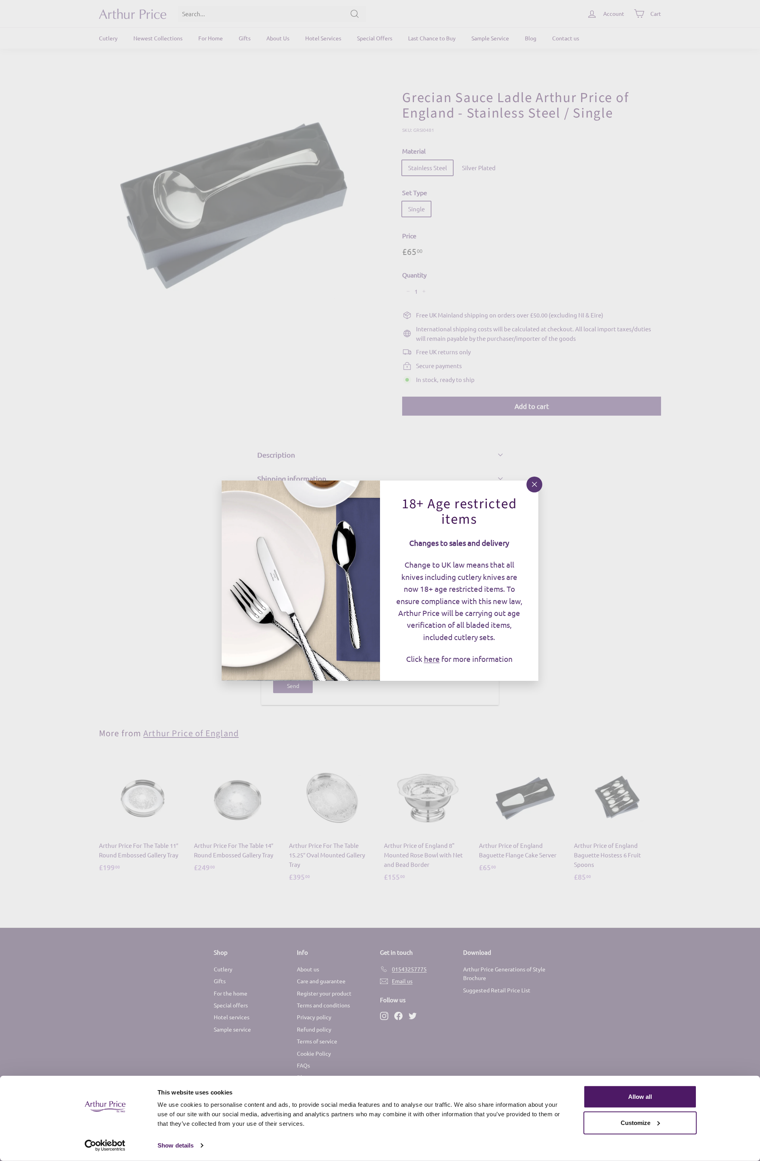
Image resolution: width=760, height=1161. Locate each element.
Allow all (640, 1096)
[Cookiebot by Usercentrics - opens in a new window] (105, 1145)
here (432, 658)
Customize (635, 1122)
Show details (176, 1145)
